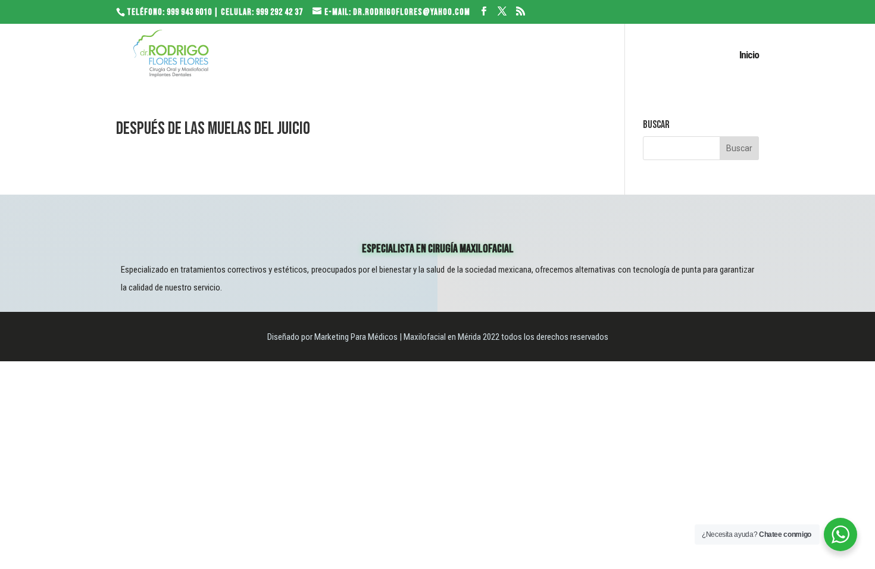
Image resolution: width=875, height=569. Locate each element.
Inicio (749, 56)
